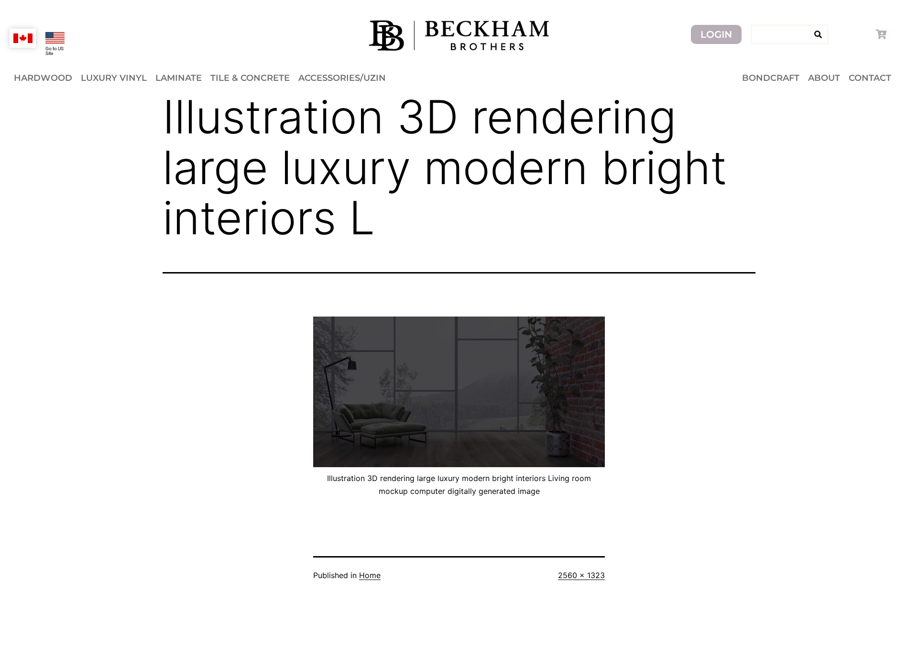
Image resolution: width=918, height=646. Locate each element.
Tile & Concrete (250, 78)
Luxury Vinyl (114, 78)
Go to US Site (54, 51)
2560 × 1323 (581, 575)
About (824, 78)
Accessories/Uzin (342, 78)
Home (370, 575)
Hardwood (43, 78)
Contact (870, 78)
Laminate (178, 78)
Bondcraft (770, 78)
